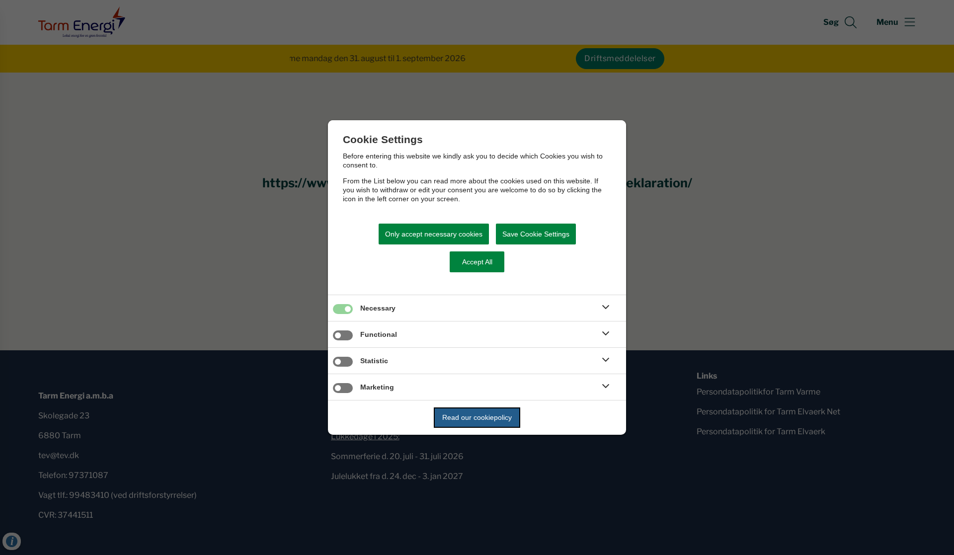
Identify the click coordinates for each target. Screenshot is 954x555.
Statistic (374, 361)
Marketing (377, 387)
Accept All (477, 262)
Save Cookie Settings (535, 234)
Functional (378, 334)
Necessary (378, 308)
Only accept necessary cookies (433, 234)
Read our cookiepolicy (477, 417)
